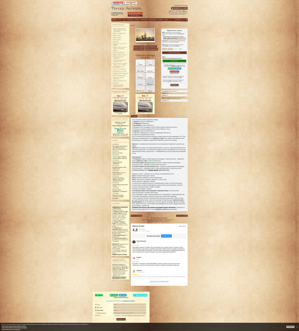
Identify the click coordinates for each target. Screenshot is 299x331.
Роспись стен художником (119, 69)
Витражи (115, 50)
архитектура (183, 97)
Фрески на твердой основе (119, 33)
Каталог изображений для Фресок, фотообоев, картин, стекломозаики (119, 30)
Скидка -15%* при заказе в (176, 11)
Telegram (178, 68)
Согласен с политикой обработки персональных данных (130, 315)
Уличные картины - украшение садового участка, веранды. (120, 64)
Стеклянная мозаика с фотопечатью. (118, 57)
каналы (178, 97)
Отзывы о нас (114, 15)
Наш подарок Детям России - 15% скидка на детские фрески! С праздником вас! (120, 147)
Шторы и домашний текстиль (120, 80)
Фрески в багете (117, 35)
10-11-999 (180, 8)
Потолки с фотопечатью (119, 52)
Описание (134, 116)
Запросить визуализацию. (151, 49)
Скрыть (187, 19)
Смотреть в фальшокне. (151, 46)
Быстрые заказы (117, 39)
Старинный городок (168, 97)
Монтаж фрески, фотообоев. (120, 71)
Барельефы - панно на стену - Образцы (120, 44)
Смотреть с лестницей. (139, 49)
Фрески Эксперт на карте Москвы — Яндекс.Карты (159, 284)
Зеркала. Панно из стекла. (119, 54)
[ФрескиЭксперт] (126, 8)
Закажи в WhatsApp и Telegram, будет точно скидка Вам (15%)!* (118, 179)
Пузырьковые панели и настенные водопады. (118, 85)
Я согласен (290, 326)
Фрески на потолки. (117, 153)
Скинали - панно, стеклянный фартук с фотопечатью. (120, 48)
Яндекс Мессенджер (121, 128)
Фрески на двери (117, 37)
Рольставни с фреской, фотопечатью (118, 78)
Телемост (121, 130)
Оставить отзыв (136, 215)
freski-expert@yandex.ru (120, 126)
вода (167, 98)
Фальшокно (116, 41)
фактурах (181, 33)
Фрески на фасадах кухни (119, 75)
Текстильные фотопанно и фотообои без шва (119, 61)
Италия (163, 98)
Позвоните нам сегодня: (181, 5)
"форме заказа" (153, 170)
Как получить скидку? (179, 65)
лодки (175, 97)
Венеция (170, 98)
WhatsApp (171, 68)
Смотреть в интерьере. (139, 46)
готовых (118, 66)
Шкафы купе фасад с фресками (120, 73)
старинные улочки (176, 98)
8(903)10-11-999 (120, 122)
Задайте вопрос (116, 133)
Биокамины (115, 82)
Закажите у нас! (124, 133)
